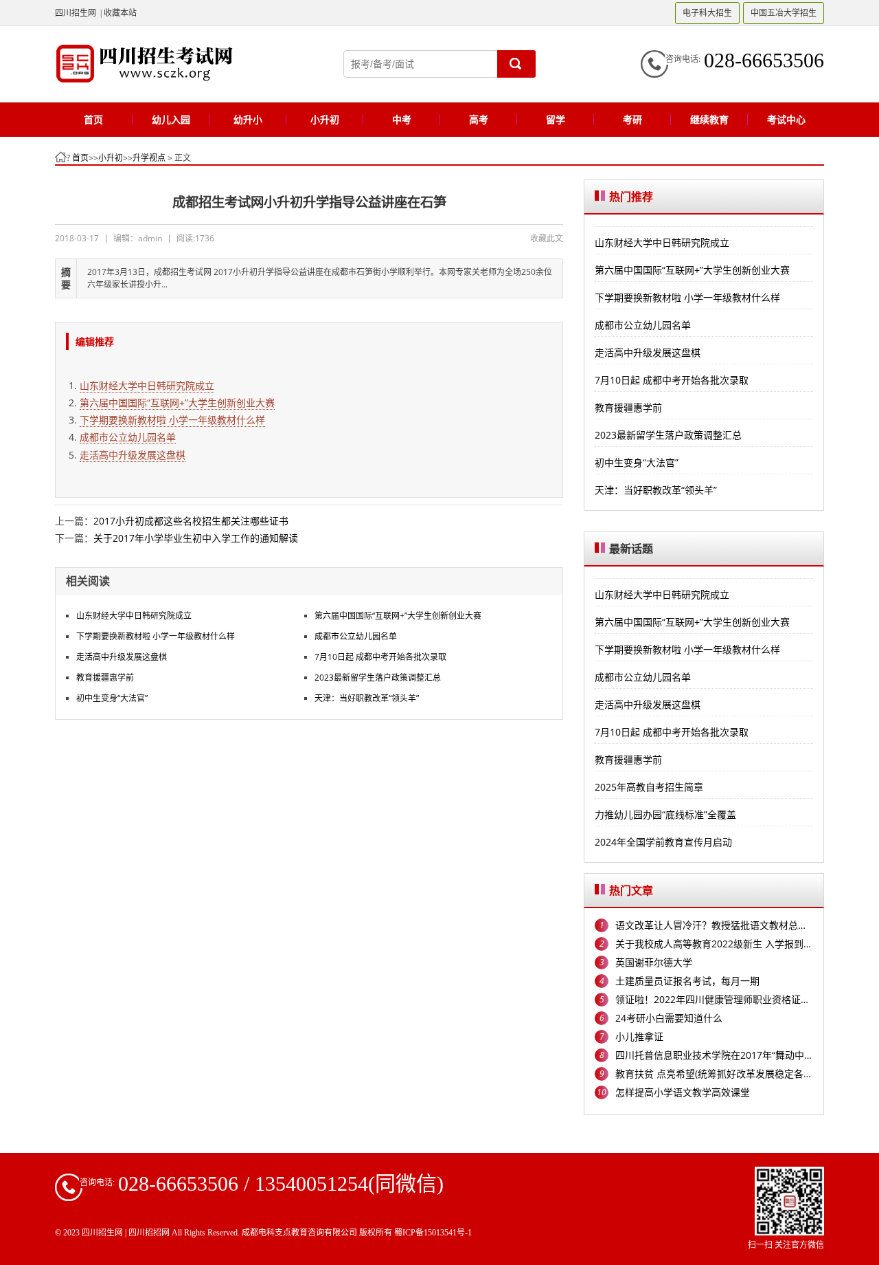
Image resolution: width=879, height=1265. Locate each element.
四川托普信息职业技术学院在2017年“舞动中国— (714, 1055)
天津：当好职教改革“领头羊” (367, 698)
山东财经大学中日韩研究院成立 (147, 385)
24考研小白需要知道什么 (668, 1017)
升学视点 (149, 158)
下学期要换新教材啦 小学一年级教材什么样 (172, 419)
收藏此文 (546, 238)
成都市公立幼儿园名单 (128, 436)
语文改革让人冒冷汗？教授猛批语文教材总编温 (714, 925)
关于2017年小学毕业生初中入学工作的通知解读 (195, 537)
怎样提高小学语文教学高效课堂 (682, 1092)
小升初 (110, 158)
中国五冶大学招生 (784, 13)
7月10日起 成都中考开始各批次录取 (380, 657)
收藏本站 (120, 13)
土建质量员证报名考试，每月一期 (687, 980)
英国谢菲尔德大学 (653, 962)
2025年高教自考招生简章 (649, 786)
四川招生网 (75, 13)
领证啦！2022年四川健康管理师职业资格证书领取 (714, 999)
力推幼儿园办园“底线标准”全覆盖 (665, 814)
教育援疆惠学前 (105, 677)
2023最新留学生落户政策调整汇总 (378, 677)
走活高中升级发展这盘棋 (132, 454)
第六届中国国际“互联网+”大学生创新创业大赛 (177, 402)
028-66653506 (764, 60)
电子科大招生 (707, 13)
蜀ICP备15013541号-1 (433, 1233)
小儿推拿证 (639, 1036)
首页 (80, 158)
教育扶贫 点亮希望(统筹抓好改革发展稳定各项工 (714, 1073)
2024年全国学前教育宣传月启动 (663, 841)
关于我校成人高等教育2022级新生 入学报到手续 (714, 943)
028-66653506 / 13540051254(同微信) (281, 1183)
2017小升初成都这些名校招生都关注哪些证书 (190, 520)
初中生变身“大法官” (112, 698)
